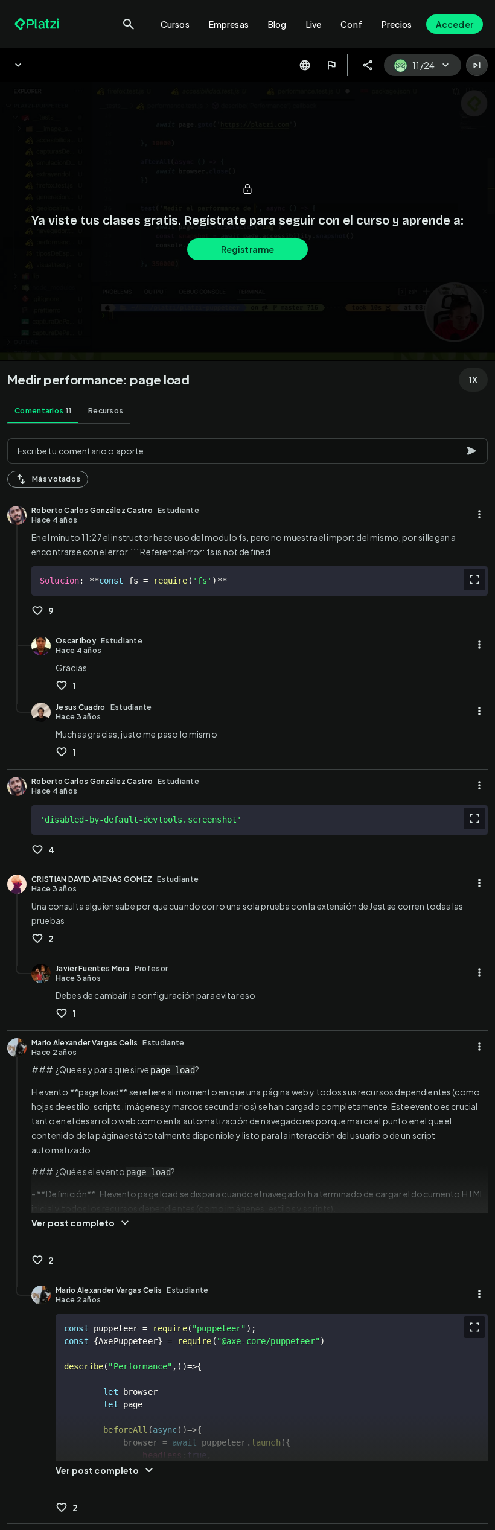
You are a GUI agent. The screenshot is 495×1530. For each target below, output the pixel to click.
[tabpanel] (247, 980)
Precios (397, 24)
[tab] (42, 411)
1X (473, 379)
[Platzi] (38, 24)
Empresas (229, 24)
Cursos (175, 24)
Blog (277, 24)
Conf (351, 24)
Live (314, 24)
